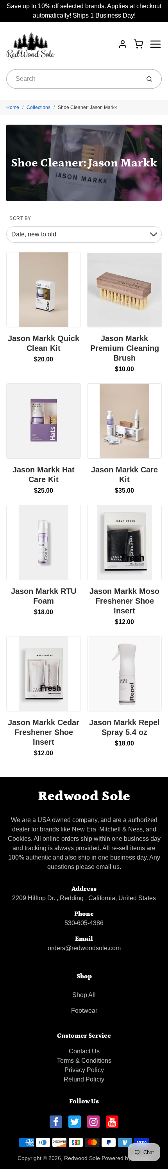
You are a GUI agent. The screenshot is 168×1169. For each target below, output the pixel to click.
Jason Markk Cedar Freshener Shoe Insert (43, 732)
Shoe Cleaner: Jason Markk (87, 107)
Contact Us (84, 1051)
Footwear (84, 1010)
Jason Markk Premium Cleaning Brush (124, 348)
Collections (38, 107)
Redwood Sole (84, 796)
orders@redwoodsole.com (84, 948)
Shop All (84, 995)
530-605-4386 (84, 923)
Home (12, 107)
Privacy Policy (84, 1070)
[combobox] (72, 79)
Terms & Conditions (84, 1060)
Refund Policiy (84, 1079)
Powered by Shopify (126, 1158)
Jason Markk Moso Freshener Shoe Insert (124, 601)
